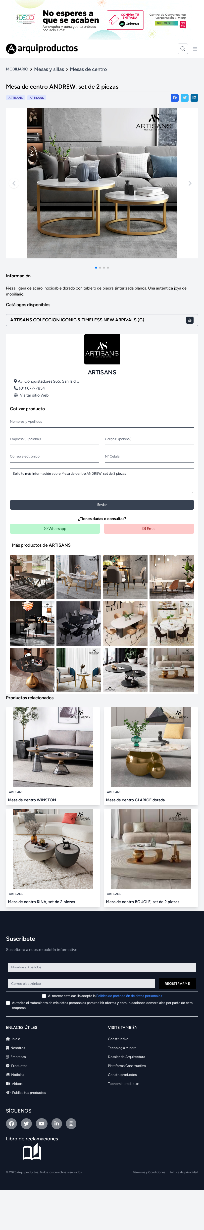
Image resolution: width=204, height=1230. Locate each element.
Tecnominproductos (124, 1084)
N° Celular (113, 456)
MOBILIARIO (17, 69)
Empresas (18, 1057)
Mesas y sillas (49, 69)
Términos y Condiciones (149, 1172)
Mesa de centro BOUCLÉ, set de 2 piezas (142, 901)
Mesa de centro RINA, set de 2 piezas (41, 901)
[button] (96, 268)
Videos (17, 1084)
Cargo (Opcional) (118, 439)
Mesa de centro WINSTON (32, 800)
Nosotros (17, 1048)
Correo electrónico (25, 456)
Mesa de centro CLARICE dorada (135, 800)
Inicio (15, 1039)
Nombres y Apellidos (26, 421)
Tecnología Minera (122, 1048)
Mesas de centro (88, 69)
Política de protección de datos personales (129, 996)
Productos (18, 1066)
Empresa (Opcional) (25, 439)
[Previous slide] (14, 183)
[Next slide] (190, 183)
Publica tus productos (28, 1093)
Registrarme (177, 984)
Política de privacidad (183, 1172)
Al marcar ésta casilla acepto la (105, 996)
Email (151, 528)
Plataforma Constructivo (127, 1066)
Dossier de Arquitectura (126, 1057)
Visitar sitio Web (34, 395)
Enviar (102, 505)
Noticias (17, 1075)
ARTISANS (37, 98)
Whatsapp (57, 528)
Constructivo (118, 1039)
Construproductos (122, 1075)
